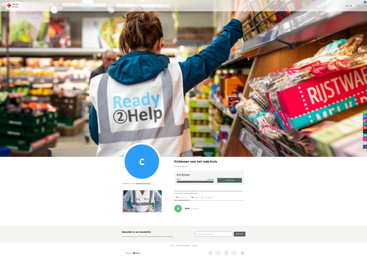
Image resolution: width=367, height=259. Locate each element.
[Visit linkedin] (226, 253)
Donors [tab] (183, 197)
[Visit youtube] (242, 253)
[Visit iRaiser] (133, 253)
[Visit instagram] (218, 253)
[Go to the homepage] (12, 5)
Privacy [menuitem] (172, 245)
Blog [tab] (196, 197)
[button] (213, 234)
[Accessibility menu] (365, 2)
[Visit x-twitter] (234, 253)
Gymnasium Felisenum (143, 183)
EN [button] (358, 5)
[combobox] (359, 6)
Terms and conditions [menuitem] (183, 245)
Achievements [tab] (209, 197)
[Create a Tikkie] (365, 147)
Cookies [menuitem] (194, 245)
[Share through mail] (365, 135)
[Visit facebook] (210, 253)
